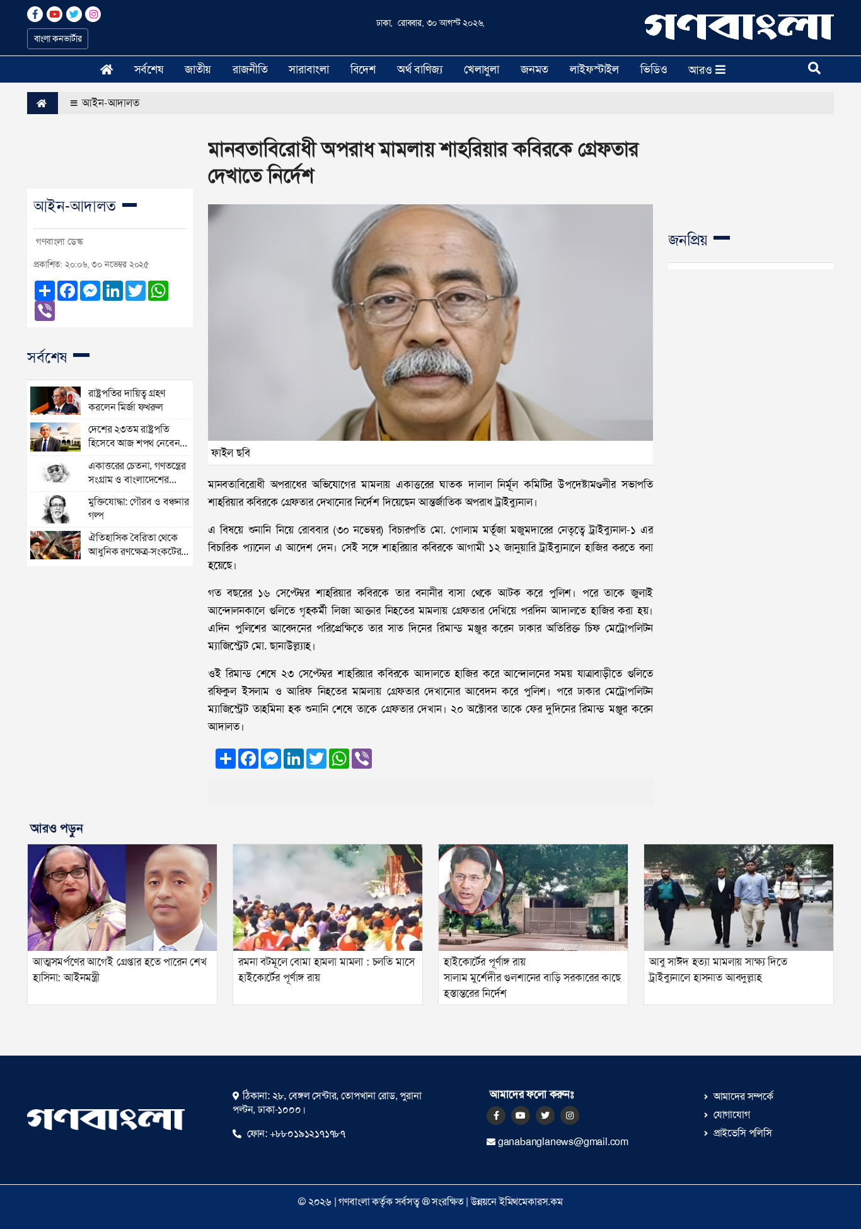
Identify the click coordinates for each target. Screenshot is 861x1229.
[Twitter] (545, 1115)
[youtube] (520, 1115)
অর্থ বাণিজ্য (419, 69)
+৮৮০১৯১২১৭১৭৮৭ (306, 1133)
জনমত (534, 69)
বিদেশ (363, 69)
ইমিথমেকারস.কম (531, 1201)
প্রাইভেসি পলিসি (741, 1132)
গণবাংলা (353, 1201)
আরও (701, 70)
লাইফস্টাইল (594, 69)
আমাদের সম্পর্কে (742, 1096)
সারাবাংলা (308, 69)
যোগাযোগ (730, 1114)
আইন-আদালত (109, 103)
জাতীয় (198, 69)
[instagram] (569, 1115)
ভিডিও (653, 69)
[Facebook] (496, 1115)
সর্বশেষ (148, 69)
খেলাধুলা (481, 69)
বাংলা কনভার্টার (57, 38)
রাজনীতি (250, 69)
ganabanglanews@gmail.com (563, 1141)
